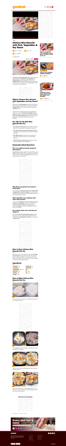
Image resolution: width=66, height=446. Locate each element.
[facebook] (21, 428)
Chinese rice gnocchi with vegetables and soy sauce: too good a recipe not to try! (46, 53)
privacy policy (31, 435)
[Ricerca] (45, 7)
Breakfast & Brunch (15, 413)
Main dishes (21, 413)
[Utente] (50, 7)
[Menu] (52, 7)
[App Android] (18, 444)
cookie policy (31, 437)
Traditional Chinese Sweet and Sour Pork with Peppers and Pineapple (45, 94)
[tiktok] (14, 428)
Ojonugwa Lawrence (16, 56)
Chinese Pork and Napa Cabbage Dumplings (46, 73)
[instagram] (16, 428)
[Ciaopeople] (53, 443)
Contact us (30, 438)
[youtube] (19, 428)
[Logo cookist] (19, 7)
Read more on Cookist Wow (25, 397)
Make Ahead (25, 413)
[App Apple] (13, 444)
